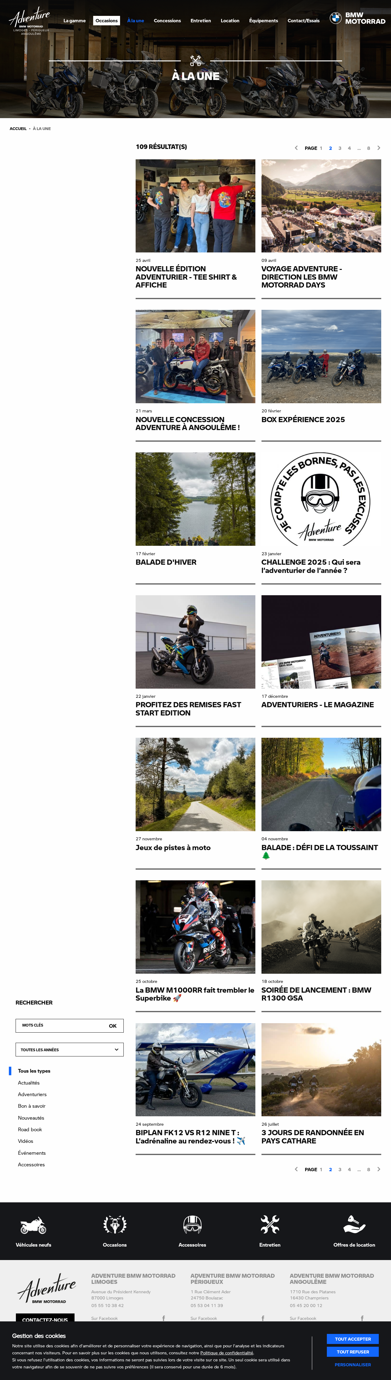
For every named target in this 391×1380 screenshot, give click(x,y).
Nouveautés (31, 1117)
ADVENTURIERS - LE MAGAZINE (317, 704)
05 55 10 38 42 (107, 1305)
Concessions (167, 20)
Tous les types (34, 1070)
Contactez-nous (45, 1320)
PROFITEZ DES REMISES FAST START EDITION (188, 708)
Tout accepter (353, 1339)
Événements (32, 1153)
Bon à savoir (32, 1106)
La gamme (75, 20)
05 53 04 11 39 (207, 1305)
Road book (30, 1129)
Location (230, 20)
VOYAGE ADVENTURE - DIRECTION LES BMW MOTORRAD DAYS (301, 276)
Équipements (263, 20)
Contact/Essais (304, 20)
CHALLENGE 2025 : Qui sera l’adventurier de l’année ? (310, 565)
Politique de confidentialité (226, 1352)
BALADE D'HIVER (166, 561)
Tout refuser (353, 1351)
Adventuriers (32, 1094)
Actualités (29, 1082)
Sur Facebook (104, 1318)
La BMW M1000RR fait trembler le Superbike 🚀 (195, 993)
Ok (113, 1026)
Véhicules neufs (33, 1244)
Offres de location (354, 1244)
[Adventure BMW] (29, 20)
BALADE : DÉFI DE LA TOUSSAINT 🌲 (319, 851)
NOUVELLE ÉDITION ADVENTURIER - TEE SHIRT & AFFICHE (186, 276)
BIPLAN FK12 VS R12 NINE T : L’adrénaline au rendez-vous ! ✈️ (191, 1136)
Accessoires (31, 1164)
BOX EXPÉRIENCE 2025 (303, 419)
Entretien (201, 20)
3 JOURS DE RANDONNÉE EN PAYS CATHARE (312, 1136)
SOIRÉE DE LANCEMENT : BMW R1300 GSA (316, 993)
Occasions (107, 20)
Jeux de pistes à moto (173, 847)
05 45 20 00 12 (306, 1305)
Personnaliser (353, 1364)
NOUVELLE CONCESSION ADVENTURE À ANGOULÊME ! (188, 423)
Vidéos (25, 1141)
